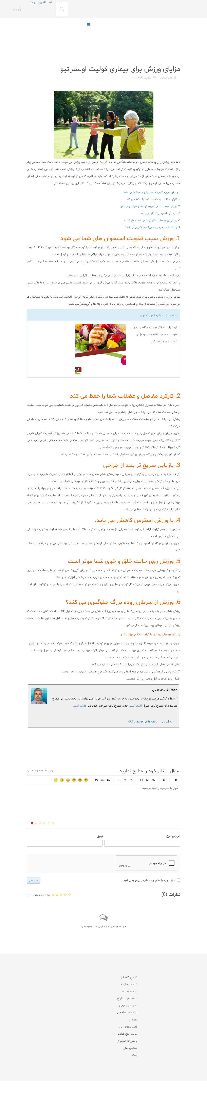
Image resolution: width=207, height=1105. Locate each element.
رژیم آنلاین (168, 721)
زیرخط (164, 780)
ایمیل (100, 837)
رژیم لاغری (154, 315)
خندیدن (86, 780)
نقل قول (108, 780)
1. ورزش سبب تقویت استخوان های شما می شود (151, 192)
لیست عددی (125, 780)
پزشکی (175, 59)
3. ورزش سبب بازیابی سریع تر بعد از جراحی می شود (149, 206)
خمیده (170, 780)
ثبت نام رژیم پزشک (40, 2)
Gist (96, 780)
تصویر (147, 780)
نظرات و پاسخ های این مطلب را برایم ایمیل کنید (150, 880)
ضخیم (176, 780)
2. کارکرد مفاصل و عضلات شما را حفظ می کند (153, 199)
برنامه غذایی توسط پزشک (142, 721)
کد (102, 780)
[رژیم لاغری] (78, 349)
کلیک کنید (80, 705)
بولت (119, 780)
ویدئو (141, 780)
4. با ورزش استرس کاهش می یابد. (159, 213)
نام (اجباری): (173, 837)
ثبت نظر (33, 880)
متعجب (74, 780)
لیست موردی (131, 780)
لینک (153, 780)
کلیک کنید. (135, 705)
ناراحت (62, 780)
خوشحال (80, 780)
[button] (17, 9)
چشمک (56, 780)
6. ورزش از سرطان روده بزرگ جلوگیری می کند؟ (152, 227)
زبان (68, 780)
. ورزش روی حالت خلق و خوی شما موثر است (151, 220)
